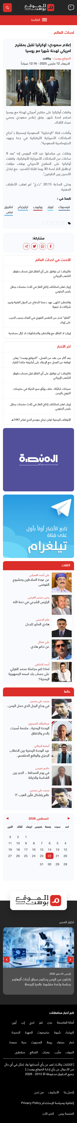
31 (41, 864)
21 (57, 855)
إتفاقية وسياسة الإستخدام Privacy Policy (47, 1102)
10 (18, 843)
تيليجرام (23, 207)
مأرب (58, 1052)
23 (41, 855)
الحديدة (16, 1032)
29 (57, 864)
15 (41, 849)
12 (65, 849)
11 (10, 843)
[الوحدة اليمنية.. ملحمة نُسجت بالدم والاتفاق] (62, 731)
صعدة (13, 1042)
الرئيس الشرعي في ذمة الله (31, 601)
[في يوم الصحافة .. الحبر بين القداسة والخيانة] (62, 776)
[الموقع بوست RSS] (56, 1082)
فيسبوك (64, 207)
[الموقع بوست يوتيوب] (64, 1082)
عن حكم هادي (40, 646)
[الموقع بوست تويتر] (68, 1082)
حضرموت (43, 1032)
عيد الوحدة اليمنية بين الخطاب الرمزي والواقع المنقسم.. (29, 753)
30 (49, 864)
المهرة (29, 1032)
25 (26, 855)
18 (18, 849)
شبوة (57, 1032)
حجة (24, 1042)
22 (49, 855)
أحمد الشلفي (42, 664)
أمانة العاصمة (65, 1022)
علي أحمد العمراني (39, 575)
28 (65, 864)
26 (18, 855)
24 (34, 855)
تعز (41, 1022)
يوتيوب (37, 207)
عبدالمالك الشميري (38, 723)
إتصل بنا (69, 1092)
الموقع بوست (62, 58)
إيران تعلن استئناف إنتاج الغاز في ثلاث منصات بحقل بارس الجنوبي (40, 289)
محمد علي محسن (39, 701)
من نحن (39, 1092)
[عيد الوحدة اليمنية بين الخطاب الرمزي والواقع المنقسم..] (62, 753)
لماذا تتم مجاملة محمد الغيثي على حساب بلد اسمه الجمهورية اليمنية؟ (28, 673)
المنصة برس (66, 1113)
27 (10, 855)
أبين (14, 1022)
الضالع (34, 1052)
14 (49, 849)
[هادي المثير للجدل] (62, 627)
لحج (32, 1022)
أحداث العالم (64, 33)
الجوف (70, 1052)
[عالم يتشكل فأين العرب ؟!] (62, 798)
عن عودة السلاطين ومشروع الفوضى (31, 582)
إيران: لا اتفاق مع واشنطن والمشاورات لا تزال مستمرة (40, 333)
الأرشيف (53, 1092)
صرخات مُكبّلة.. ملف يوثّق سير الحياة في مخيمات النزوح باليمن (42, 391)
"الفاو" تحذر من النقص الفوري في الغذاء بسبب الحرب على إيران (40, 320)
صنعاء (60, 1042)
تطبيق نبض (8, 209)
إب (23, 1022)
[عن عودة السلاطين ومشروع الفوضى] (62, 583)
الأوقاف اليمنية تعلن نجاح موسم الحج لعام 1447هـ (41, 419)
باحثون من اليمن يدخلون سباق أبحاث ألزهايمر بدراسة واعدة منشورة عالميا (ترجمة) (41, 981)
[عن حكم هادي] (62, 650)
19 (10, 849)
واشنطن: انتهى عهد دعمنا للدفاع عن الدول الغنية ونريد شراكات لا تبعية (39, 304)
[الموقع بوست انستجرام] (60, 1082)
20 (65, 855)
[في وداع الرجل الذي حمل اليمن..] (62, 709)
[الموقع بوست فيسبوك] (72, 1082)
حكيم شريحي (42, 768)
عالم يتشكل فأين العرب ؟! (32, 794)
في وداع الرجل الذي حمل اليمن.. (28, 705)
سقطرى (20, 1052)
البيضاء (69, 1032)
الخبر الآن (48, 1113)
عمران (46, 1052)
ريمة (49, 1042)
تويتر (50, 207)
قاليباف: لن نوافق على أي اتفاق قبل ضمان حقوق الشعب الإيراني (42, 273)
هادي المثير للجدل (37, 623)
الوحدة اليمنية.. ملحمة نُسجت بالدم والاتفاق (29, 730)
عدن (49, 1022)
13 (57, 849)
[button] (70, 960)
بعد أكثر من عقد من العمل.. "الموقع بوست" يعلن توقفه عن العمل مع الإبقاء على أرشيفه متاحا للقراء (41, 360)
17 (26, 849)
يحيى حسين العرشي (38, 597)
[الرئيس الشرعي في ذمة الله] (62, 605)
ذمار (71, 1042)
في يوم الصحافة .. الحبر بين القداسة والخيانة (31, 775)
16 (34, 849)
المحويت (36, 1042)
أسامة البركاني (41, 746)
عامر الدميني (42, 619)
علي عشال (43, 642)
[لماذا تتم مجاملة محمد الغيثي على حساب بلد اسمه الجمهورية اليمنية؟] (62, 672)
